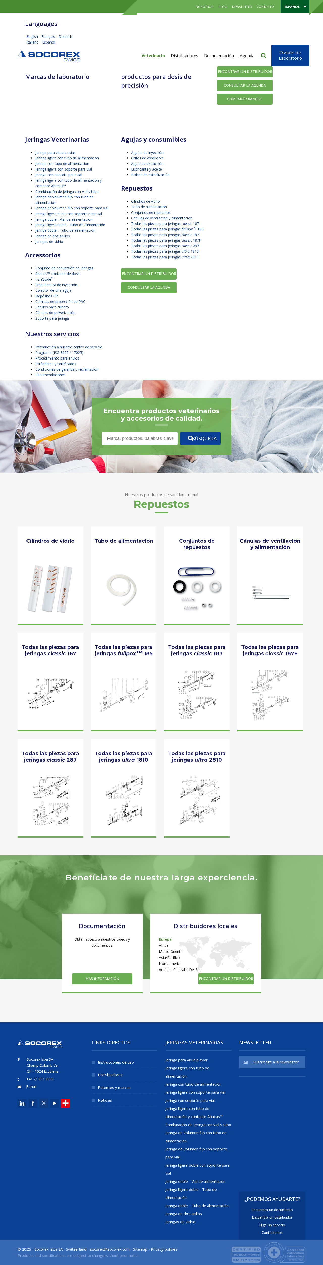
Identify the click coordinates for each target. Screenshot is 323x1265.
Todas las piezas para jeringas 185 (167, 229)
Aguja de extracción (147, 163)
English (32, 36)
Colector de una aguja (53, 290)
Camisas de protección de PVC (60, 301)
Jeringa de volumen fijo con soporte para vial (72, 208)
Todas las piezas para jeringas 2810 (165, 257)
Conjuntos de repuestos (151, 212)
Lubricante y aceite (146, 169)
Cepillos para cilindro (52, 307)
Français (48, 36)
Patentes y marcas (114, 1087)
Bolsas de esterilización (150, 174)
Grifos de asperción (147, 158)
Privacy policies (164, 1249)
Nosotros (204, 6)
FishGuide (44, 279)
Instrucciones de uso (116, 1062)
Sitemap (140, 1249)
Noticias (105, 1100)
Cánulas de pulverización (55, 312)
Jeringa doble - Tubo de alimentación (65, 230)
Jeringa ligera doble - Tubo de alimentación (70, 224)
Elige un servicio (272, 1224)
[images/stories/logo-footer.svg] (40, 1047)
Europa (165, 939)
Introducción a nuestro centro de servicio (68, 347)
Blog (223, 6)
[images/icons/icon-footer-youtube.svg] (54, 1103)
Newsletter (242, 6)
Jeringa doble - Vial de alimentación (63, 219)
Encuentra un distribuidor (272, 1217)
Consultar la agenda (245, 85)
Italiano (33, 42)
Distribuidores (184, 55)
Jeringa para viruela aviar (55, 152)
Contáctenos (272, 1232)
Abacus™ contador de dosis (57, 273)
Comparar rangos (244, 98)
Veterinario (153, 55)
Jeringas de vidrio (49, 241)
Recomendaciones (50, 374)
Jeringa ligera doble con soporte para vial (68, 213)
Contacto (265, 6)
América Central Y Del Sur (180, 969)
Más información (50, 607)
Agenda (247, 55)
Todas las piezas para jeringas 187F (166, 240)
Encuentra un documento (272, 1209)
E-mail (31, 1086)
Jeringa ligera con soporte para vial (63, 169)
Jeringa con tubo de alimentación (62, 163)
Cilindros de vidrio (145, 201)
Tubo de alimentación (149, 206)
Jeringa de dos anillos (52, 236)
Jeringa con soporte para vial (58, 174)
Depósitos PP (46, 295)
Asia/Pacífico (169, 957)
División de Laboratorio (290, 55)
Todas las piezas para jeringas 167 (165, 223)
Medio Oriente (170, 951)
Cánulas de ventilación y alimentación (161, 218)
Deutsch (65, 36)
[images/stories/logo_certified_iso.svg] (268, 1251)
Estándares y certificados (55, 363)
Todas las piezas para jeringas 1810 (165, 251)
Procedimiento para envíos (57, 358)
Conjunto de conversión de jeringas (64, 268)
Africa (163, 945)
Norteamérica (170, 963)
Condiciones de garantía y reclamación (66, 369)
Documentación (219, 55)
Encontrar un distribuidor (245, 71)
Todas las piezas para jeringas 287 (165, 245)
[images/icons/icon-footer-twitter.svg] (43, 1103)
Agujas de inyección (147, 152)
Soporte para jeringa (52, 318)
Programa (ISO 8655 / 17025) (59, 352)
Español (48, 42)
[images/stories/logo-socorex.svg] (49, 55)
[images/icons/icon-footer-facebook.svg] (33, 1103)
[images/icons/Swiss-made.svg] (65, 1103)
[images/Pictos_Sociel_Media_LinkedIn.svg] (22, 1103)
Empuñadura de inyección (56, 284)
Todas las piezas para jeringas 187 (165, 234)
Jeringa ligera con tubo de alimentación (67, 158)
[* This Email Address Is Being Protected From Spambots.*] (110, 1249)
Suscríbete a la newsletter (276, 1061)
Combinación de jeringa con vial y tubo (67, 191)
